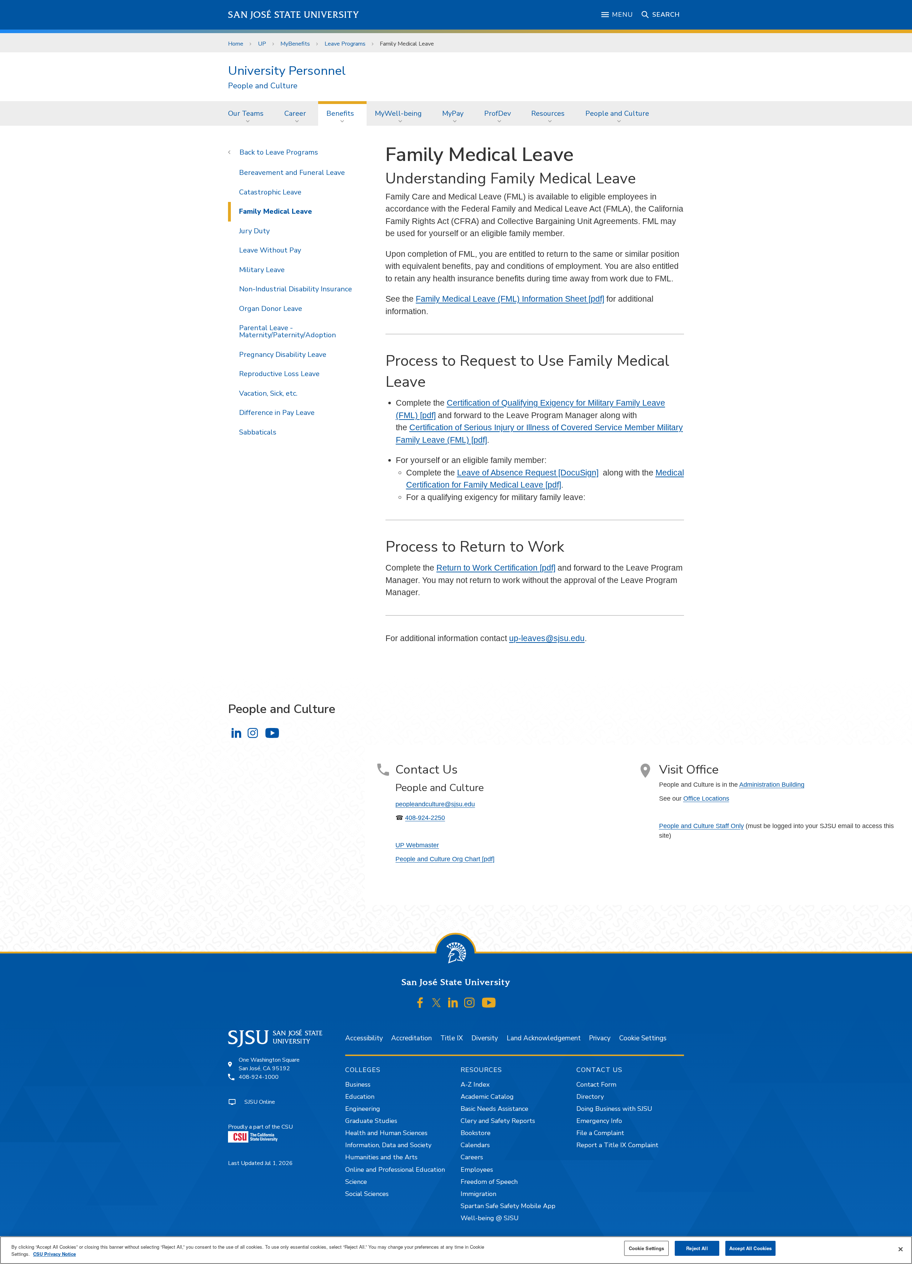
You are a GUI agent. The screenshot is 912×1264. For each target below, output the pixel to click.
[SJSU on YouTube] (488, 1003)
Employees (477, 1169)
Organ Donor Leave (270, 308)
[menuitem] (248, 113)
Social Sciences (367, 1194)
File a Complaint (600, 1133)
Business (357, 1084)
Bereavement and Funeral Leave (292, 172)
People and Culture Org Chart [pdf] (444, 859)
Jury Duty (254, 231)
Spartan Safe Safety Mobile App (508, 1206)
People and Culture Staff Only (701, 825)
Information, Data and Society (388, 1145)
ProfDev (497, 113)
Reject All (697, 1248)
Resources (548, 113)
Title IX (451, 1038)
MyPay (452, 113)
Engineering (362, 1108)
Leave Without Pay (270, 250)
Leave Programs (345, 44)
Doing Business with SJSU (614, 1108)
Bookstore (476, 1133)
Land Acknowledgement (544, 1038)
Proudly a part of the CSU (260, 1127)
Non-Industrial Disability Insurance (295, 289)
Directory (590, 1096)
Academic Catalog (487, 1096)
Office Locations (706, 798)
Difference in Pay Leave (277, 412)
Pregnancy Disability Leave (282, 354)
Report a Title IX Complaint (617, 1145)
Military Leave (262, 270)
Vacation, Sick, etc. (268, 393)
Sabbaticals (257, 432)
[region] (456, 1250)
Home (235, 44)
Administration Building (771, 784)
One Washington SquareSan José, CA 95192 (269, 1064)
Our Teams (246, 113)
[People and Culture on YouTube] (272, 733)
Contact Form (596, 1084)
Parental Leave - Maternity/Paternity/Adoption (287, 331)
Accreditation (411, 1038)
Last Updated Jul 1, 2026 (260, 1163)
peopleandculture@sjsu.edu (435, 804)
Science (356, 1181)
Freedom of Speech (489, 1181)
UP (262, 44)
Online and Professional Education (395, 1169)
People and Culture (262, 86)
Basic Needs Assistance (494, 1108)
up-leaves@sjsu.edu (547, 638)
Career (295, 113)
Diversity (484, 1038)
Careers (472, 1157)
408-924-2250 (425, 817)
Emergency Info (599, 1121)
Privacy (600, 1038)
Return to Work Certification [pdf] (495, 567)
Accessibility (364, 1038)
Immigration (478, 1194)
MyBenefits (295, 44)
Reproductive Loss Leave (279, 374)
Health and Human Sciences (386, 1133)
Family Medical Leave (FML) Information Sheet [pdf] (510, 298)
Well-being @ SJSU (490, 1218)
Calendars (475, 1145)
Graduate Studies (371, 1121)
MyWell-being (398, 113)
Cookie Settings (643, 1038)
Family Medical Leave (275, 211)
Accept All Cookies (750, 1248)
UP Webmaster (417, 845)
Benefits (340, 113)
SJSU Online (259, 1102)
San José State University (293, 14)
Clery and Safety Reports (498, 1121)
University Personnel (287, 70)
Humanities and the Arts (381, 1157)
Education (359, 1096)
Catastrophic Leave (270, 192)
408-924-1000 (259, 1077)
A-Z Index (475, 1084)
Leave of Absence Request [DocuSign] (527, 472)
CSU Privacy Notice (54, 1253)
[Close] (900, 1249)
